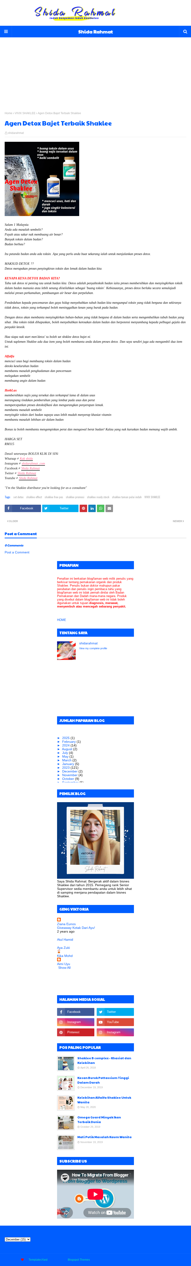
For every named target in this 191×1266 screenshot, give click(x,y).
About (146, 1259)
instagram (180, 1259)
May (65, 756)
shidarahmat (16, 133)
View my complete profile (93, 648)
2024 (66, 745)
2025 (66, 738)
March (67, 760)
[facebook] (75, 1012)
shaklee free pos (54, 497)
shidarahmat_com (33, 463)
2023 (66, 767)
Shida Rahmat (95, 31)
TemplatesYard (38, 1259)
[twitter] (115, 1012)
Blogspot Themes (79, 1259)
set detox (19, 497)
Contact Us (162, 1259)
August (67, 749)
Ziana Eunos (66, 924)
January (68, 764)
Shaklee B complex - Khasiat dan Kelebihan (104, 1060)
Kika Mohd (65, 956)
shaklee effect (34, 497)
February (69, 741)
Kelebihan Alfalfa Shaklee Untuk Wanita (104, 1099)
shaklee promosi (75, 497)
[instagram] (75, 1022)
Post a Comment (17, 552)
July (65, 753)
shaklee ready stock (98, 497)
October (68, 779)
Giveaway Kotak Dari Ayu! (76, 928)
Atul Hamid (65, 939)
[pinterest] (75, 1032)
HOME (61, 620)
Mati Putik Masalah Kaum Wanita (104, 1137)
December (70, 771)
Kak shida (26, 458)
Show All (64, 967)
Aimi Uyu (63, 964)
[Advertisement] (95, 69)
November (70, 775)
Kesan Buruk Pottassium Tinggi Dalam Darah (103, 1080)
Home (8, 113)
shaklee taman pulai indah (127, 497)
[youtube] (115, 1022)
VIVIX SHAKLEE (25, 113)
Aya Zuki (63, 948)
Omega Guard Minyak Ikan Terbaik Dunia (99, 1119)
